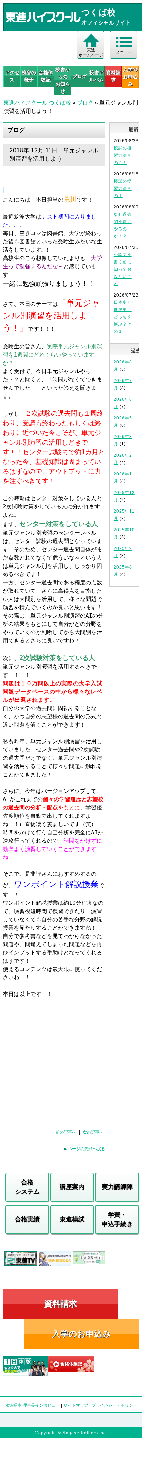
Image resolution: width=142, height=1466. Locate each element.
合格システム (27, 1187)
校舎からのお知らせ (62, 80)
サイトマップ (75, 1405)
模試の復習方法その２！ (123, 155)
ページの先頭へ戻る (86, 1148)
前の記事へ (65, 1132)
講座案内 (72, 1186)
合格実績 (27, 1219)
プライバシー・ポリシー (114, 1405)
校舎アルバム (96, 76)
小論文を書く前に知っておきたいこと (123, 269)
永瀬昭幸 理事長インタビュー (32, 1405)
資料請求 (113, 76)
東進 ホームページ (91, 52)
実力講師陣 (117, 1186)
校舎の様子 (29, 76)
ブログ (79, 76)
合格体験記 (46, 76)
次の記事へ (93, 1132)
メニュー (123, 52)
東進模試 (72, 1219)
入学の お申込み (130, 77)
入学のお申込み (81, 1333)
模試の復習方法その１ (123, 188)
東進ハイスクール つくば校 (37, 103)
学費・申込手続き (117, 1219)
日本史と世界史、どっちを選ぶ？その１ (123, 317)
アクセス (12, 76)
